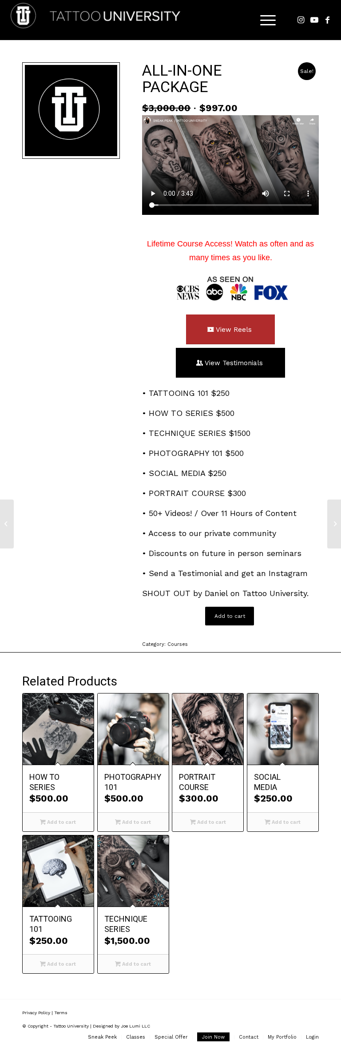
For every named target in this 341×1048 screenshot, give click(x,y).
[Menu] (263, 20)
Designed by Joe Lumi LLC (121, 1026)
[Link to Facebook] (327, 20)
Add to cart (229, 616)
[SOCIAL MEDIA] (7, 524)
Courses (177, 644)
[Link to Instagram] (301, 20)
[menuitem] (102, 1037)
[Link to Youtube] (314, 20)
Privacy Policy (36, 1012)
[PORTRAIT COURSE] (334, 524)
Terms (60, 1012)
